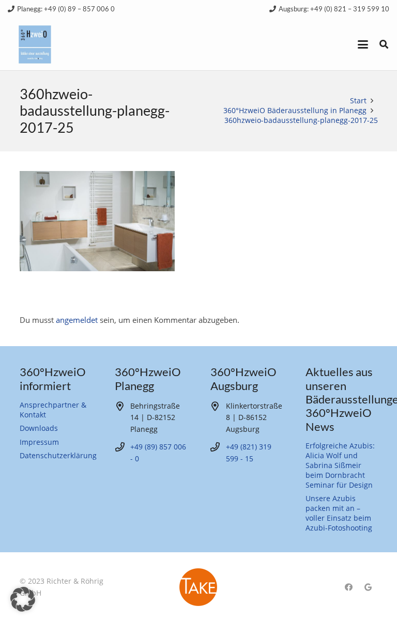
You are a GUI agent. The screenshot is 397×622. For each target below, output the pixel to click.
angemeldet (77, 320)
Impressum (39, 442)
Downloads (39, 428)
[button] (363, 44)
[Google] (368, 587)
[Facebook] (348, 587)
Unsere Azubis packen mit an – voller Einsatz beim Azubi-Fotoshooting (339, 513)
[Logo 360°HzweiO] (35, 44)
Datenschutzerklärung (58, 455)
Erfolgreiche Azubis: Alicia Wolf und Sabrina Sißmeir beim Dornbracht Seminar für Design (340, 465)
